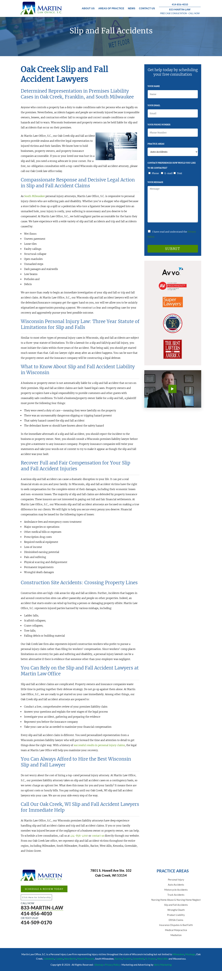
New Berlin (70, 958)
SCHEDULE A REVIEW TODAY (44, 889)
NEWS (131, 8)
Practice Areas (156, 144)
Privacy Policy (112, 964)
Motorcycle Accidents (176, 889)
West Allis (162, 958)
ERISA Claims (176, 919)
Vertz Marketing (163, 964)
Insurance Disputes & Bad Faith (176, 924)
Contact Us (147, 8)
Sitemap (98, 964)
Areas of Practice (111, 8)
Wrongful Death (176, 909)
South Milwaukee (34, 196)
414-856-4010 (180, 4)
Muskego (190, 954)
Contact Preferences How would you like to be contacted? (172, 165)
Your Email (154, 105)
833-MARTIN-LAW (179, 9)
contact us (98, 835)
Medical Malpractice (176, 930)
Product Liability (176, 914)
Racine (118, 958)
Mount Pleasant (85, 958)
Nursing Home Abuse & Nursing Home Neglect (176, 899)
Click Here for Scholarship (36, 897)
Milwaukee (178, 954)
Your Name (154, 86)
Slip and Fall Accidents (176, 904)
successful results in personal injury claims (99, 745)
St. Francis (150, 958)
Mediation (176, 935)
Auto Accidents (176, 884)
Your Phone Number (159, 124)
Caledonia (49, 958)
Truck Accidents (175, 894)
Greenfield (138, 958)
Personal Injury (176, 879)
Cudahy (59, 958)
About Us (88, 8)
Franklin (127, 958)
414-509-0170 (36, 922)
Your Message (155, 182)
